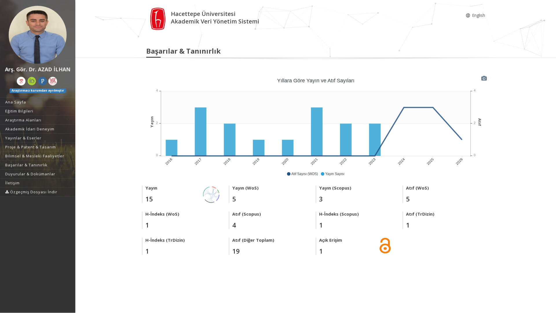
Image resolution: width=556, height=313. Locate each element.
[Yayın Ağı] (211, 194)
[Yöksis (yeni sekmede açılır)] (52, 81)
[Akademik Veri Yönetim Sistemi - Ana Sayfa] (158, 18)
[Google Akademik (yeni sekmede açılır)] (21, 81)
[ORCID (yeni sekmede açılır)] (32, 81)
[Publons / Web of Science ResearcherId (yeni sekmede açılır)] (42, 81)
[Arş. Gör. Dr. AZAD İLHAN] (37, 35)
